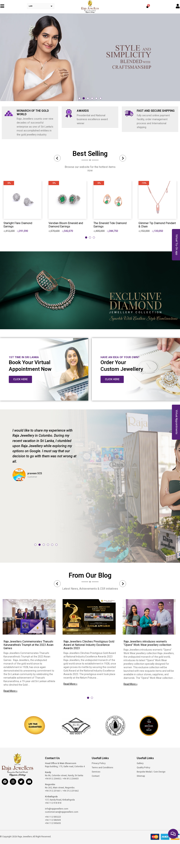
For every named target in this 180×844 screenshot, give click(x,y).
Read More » (10, 691)
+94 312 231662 (70, 791)
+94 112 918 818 (53, 803)
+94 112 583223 (53, 817)
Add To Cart (23, 213)
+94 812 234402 (53, 778)
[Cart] (147, 6)
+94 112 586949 (53, 820)
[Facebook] (5, 781)
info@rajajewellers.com (56, 809)
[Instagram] (13, 781)
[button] (79, 98)
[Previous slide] (57, 158)
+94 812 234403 (70, 778)
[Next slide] (122, 158)
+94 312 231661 (53, 791)
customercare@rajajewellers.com (61, 812)
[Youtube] (29, 781)
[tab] (86, 237)
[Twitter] (21, 781)
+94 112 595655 (53, 823)
